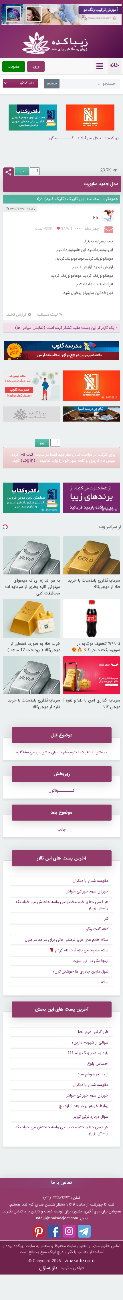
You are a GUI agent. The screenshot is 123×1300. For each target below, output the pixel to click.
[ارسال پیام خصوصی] (109, 229)
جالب (61, 830)
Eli (95, 218)
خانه (114, 65)
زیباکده (113, 138)
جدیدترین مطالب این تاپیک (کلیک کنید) (80, 198)
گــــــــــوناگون (60, 138)
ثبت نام (27, 454)
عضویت (13, 67)
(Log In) (28, 460)
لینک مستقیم (47, 315)
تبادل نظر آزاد (91, 138)
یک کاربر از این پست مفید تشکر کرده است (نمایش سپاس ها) (64, 328)
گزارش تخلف (16, 315)
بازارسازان (48, 1268)
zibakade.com (80, 1261)
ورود (36, 67)
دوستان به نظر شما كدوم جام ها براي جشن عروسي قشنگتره (61, 752)
